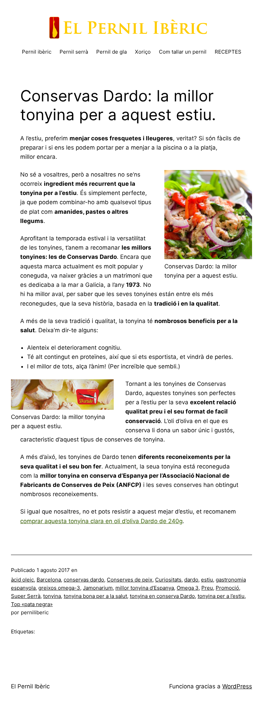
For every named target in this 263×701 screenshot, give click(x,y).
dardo (191, 579)
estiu (207, 579)
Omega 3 (188, 588)
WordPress (237, 686)
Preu (207, 588)
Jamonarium (98, 588)
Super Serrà (25, 596)
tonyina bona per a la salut (95, 596)
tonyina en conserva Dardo (162, 596)
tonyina (52, 596)
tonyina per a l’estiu (221, 596)
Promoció (227, 588)
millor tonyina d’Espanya (144, 588)
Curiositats (168, 579)
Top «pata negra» (32, 604)
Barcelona (49, 579)
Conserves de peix (129, 579)
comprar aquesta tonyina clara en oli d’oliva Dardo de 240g (101, 521)
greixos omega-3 (59, 588)
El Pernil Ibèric (30, 686)
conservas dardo (84, 579)
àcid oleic (22, 579)
